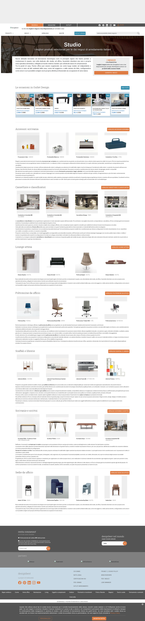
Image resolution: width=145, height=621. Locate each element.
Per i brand (77, 582)
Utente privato (41, 538)
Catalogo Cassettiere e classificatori (115, 187)
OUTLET (68, 25)
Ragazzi (110, 592)
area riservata (106, 575)
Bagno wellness (6, 592)
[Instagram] (111, 25)
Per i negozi (105, 579)
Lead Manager (106, 582)
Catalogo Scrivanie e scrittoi (118, 411)
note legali (78, 575)
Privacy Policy (115, 613)
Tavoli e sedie (121, 592)
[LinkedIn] (108, 25)
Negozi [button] (26, 33)
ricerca (35, 25)
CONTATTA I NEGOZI (111, 73)
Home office (26, 592)
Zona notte (72, 597)
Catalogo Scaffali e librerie (119, 351)
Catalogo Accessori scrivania (118, 129)
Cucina (17, 592)
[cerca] (138, 33)
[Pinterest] (104, 25)
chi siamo (77, 571)
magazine (51, 25)
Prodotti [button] (8, 33)
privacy (104, 571)
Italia (105, 543)
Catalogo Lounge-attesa (120, 247)
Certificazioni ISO (80, 579)
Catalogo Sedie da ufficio (120, 473)
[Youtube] (115, 25)
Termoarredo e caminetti (136, 592)
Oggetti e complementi (58, 592)
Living (46, 592)
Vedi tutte (125, 88)
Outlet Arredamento (81, 586)
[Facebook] (100, 25)
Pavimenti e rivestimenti (85, 592)
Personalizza (45, 618)
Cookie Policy (113, 571)
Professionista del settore (27, 538)
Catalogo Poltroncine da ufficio (117, 293)
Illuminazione (37, 592)
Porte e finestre (100, 592)
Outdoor (71, 592)
